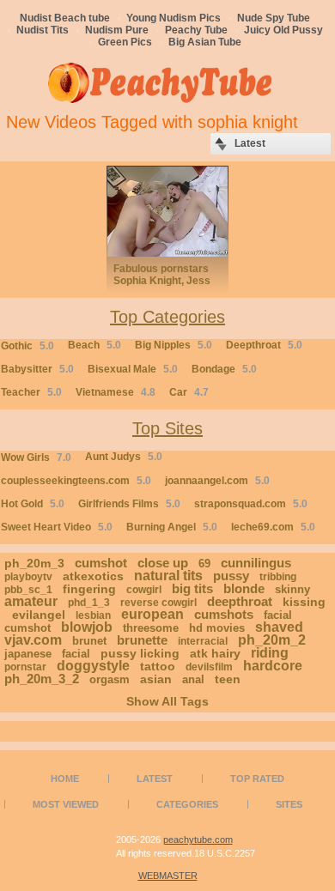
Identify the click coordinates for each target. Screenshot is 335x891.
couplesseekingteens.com (76, 481)
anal (193, 679)
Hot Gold (32, 504)
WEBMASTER (168, 875)
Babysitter (37, 369)
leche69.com (273, 527)
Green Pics (125, 42)
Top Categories (167, 316)
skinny (292, 589)
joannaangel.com (217, 481)
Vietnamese (115, 392)
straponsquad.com (251, 504)
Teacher (31, 392)
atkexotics (93, 576)
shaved (279, 627)
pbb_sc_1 (28, 590)
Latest (155, 778)
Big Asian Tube (204, 42)
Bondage (224, 369)
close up (162, 562)
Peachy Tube (196, 30)
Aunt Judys (123, 457)
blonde (244, 588)
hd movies (217, 627)
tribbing (277, 577)
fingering (89, 589)
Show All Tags (167, 701)
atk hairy (215, 653)
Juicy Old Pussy (283, 30)
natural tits (168, 575)
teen (228, 679)
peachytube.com (198, 839)
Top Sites (167, 428)
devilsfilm (209, 667)
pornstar (25, 667)
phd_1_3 (89, 603)
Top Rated (257, 778)
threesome (151, 627)
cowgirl (143, 590)
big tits (192, 588)
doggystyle (93, 665)
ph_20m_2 (272, 640)
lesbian (93, 615)
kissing (304, 602)
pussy (231, 575)
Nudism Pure (117, 30)
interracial (203, 641)
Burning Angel (171, 527)
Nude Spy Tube (273, 18)
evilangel (38, 614)
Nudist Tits (42, 30)
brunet (89, 640)
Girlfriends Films (129, 504)
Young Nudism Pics (173, 18)
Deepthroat (264, 345)
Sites (289, 804)
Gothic (27, 346)
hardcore (272, 665)
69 (204, 563)
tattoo (157, 666)
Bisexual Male (133, 369)
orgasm (109, 679)
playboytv (28, 577)
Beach (94, 345)
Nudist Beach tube (65, 18)
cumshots (223, 614)
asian (156, 679)
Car (189, 392)
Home (65, 778)
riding (270, 653)
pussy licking (140, 653)
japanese (28, 653)
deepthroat (239, 601)
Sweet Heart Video (57, 527)
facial (76, 653)
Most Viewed (66, 804)
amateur (31, 601)
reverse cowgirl (158, 603)
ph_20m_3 (34, 563)
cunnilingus (256, 562)
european (152, 614)
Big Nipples (173, 345)
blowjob (87, 627)
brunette (142, 640)
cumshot (101, 562)
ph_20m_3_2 (41, 678)
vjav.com (33, 640)
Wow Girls (36, 458)
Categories (187, 804)
